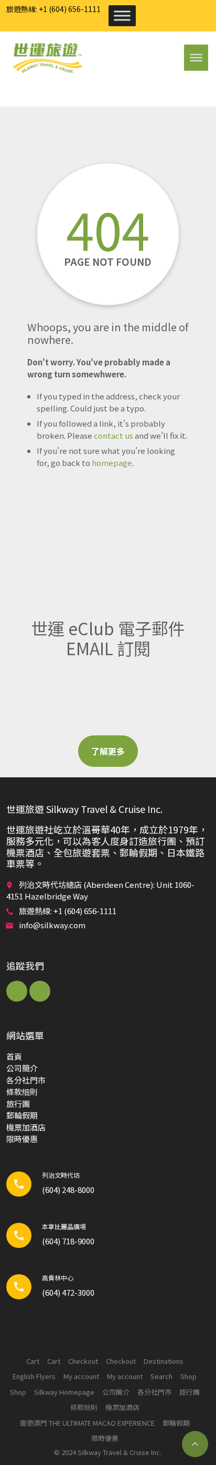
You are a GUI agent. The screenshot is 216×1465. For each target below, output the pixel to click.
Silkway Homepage (64, 1392)
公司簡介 (22, 1067)
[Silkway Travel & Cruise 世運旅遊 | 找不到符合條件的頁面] (47, 57)
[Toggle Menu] (122, 15)
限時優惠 (22, 1138)
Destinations (163, 1361)
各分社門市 (26, 1080)
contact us (113, 435)
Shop (188, 1376)
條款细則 (22, 1091)
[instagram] (39, 991)
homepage (112, 462)
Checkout (83, 1361)
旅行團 (18, 1103)
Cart (32, 1361)
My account (81, 1376)
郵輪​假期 (22, 1115)
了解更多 (108, 751)
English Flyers (34, 1376)
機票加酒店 (26, 1127)
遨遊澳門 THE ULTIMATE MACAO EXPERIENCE (87, 1423)
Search (161, 1376)
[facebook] (16, 991)
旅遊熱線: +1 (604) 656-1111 (53, 9)
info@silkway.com (52, 924)
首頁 (14, 1056)
